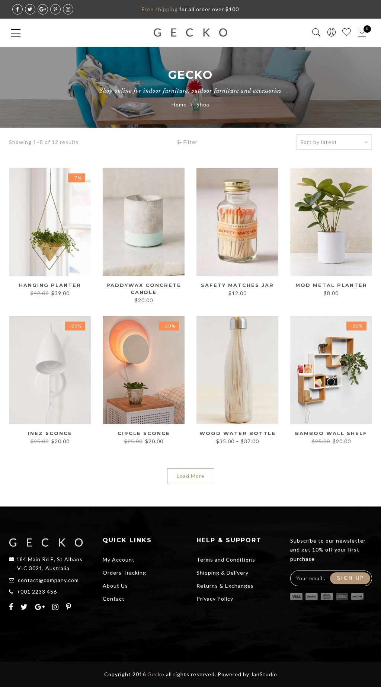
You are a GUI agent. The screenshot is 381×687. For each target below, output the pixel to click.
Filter (190, 142)
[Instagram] (56, 607)
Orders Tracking (124, 572)
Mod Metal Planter (331, 285)
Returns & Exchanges (225, 585)
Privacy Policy (214, 598)
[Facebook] (12, 607)
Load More (191, 476)
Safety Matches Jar (237, 285)
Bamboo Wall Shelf (331, 433)
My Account (119, 559)
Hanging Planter (50, 285)
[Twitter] (25, 607)
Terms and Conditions (225, 559)
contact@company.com (48, 580)
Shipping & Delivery (222, 572)
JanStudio (264, 674)
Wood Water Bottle (237, 433)
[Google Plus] (41, 607)
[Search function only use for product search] (316, 32)
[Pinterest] (69, 607)
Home (179, 104)
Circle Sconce (144, 433)
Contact (114, 598)
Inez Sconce (50, 433)
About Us (115, 585)
